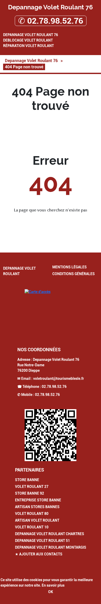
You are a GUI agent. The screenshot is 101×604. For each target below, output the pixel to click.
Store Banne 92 (29, 493)
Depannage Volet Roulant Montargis (50, 547)
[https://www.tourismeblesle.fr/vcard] (50, 435)
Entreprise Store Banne (38, 500)
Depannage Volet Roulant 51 (42, 541)
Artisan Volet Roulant (37, 520)
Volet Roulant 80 (31, 514)
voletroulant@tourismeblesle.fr (58, 378)
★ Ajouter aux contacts (38, 554)
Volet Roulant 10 (31, 527)
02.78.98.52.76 (54, 386)
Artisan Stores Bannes (37, 507)
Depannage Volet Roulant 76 (30, 35)
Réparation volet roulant (28, 46)
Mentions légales (69, 267)
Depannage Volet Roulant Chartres (49, 534)
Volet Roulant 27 (31, 486)
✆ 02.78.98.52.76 (50, 21)
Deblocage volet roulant (28, 40)
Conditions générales (73, 274)
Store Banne (27, 480)
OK (50, 592)
